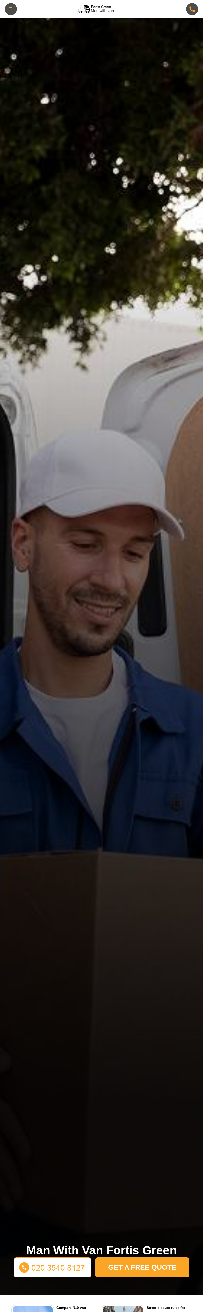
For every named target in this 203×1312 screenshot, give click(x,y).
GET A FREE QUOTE (142, 1267)
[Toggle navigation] (11, 9)
